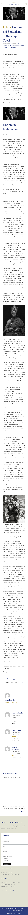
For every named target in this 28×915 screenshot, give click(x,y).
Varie (12, 45)
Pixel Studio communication (14, 913)
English (6, 860)
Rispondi (14, 719)
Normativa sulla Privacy (7, 894)
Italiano (6, 858)
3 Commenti (12, 47)
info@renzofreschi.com (10, 884)
